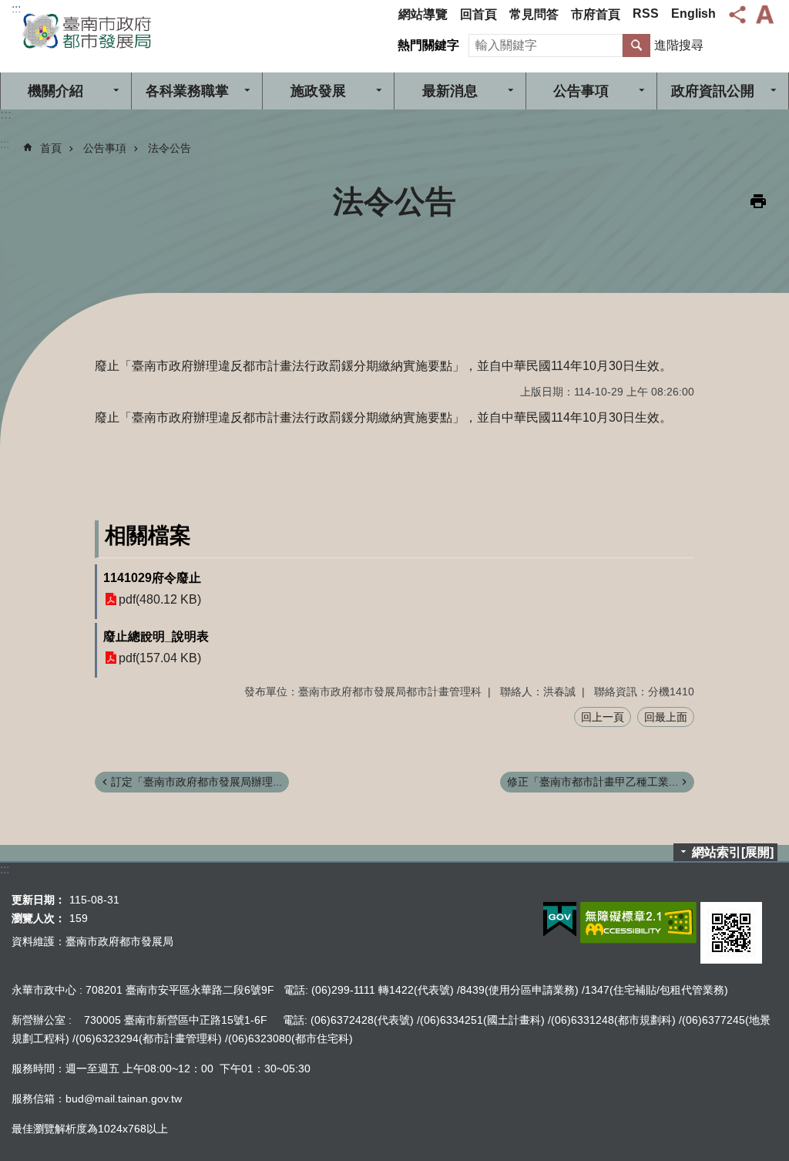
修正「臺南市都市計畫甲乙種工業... (592, 782)
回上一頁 (602, 717)
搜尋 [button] (636, 45)
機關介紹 (55, 91)
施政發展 (318, 91)
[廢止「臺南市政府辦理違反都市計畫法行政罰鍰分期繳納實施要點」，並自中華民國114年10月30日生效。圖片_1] (731, 933)
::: (16, 8)
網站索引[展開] (733, 852)
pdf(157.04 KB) (160, 658)
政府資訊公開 (712, 91)
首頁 (51, 148)
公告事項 (581, 91)
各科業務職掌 (187, 91)
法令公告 (169, 148)
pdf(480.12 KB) (160, 599)
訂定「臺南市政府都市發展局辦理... (196, 782)
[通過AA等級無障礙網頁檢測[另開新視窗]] (638, 923)
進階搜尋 (678, 45)
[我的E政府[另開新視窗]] (559, 919)
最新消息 (450, 91)
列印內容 (758, 201)
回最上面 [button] (665, 717)
